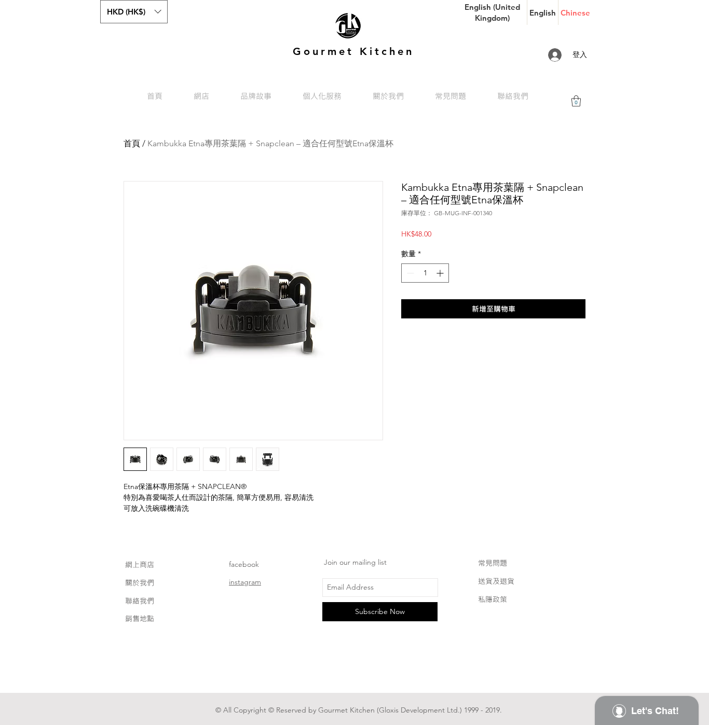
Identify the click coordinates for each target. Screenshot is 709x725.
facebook (244, 564)
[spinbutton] (425, 273)
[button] (134, 11)
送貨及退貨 (496, 581)
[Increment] (440, 273)
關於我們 (139, 583)
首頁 (132, 143)
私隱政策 (492, 599)
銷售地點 (139, 618)
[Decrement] (409, 273)
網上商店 (139, 564)
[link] (576, 100)
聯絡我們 (139, 601)
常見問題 (492, 563)
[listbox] (134, 11)
